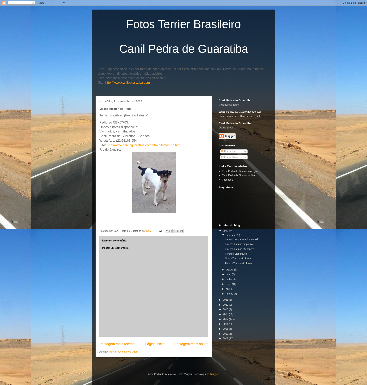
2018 (226, 314)
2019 (226, 309)
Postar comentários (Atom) (124, 351)
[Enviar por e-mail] (167, 231)
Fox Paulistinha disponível (239, 244)
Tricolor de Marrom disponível (241, 239)
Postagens (229, 151)
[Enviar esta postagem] (160, 230)
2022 (226, 230)
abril (228, 288)
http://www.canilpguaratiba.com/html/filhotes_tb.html (144, 145)
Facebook (227, 179)
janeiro (230, 293)
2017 (226, 319)
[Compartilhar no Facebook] (178, 231)
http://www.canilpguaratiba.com (127, 82)
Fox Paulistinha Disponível (240, 249)
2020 (226, 304)
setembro (231, 235)
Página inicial (155, 344)
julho (229, 274)
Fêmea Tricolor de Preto (238, 263)
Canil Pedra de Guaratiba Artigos (240, 171)
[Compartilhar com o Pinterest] (182, 231)
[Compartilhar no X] (174, 231)
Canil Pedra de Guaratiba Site (238, 175)
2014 (226, 324)
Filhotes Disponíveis (236, 253)
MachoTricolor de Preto (238, 258)
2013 (226, 328)
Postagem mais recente (117, 344)
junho (229, 279)
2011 (226, 338)
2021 (226, 299)
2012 (226, 333)
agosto (230, 269)
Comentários (230, 157)
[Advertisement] (263, 347)
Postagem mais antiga (191, 344)
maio (229, 284)
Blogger (214, 374)
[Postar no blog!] (171, 231)
